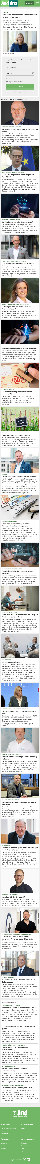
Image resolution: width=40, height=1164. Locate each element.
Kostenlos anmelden (20, 91)
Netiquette (4, 1133)
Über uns (4, 1143)
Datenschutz (25, 1145)
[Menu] (37, 3)
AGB (22, 1148)
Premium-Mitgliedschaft (8, 1128)
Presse (3, 1145)
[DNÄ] (13, 3)
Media (23, 1128)
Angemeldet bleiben (14, 77)
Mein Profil (4, 1130)
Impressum (24, 1143)
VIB (22, 1151)
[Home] (5, 3)
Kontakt (3, 1148)
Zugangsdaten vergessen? (14, 81)
